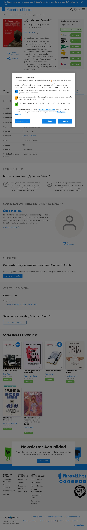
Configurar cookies (22, 121)
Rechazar (49, 121)
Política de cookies (47, 110)
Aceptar (65, 121)
